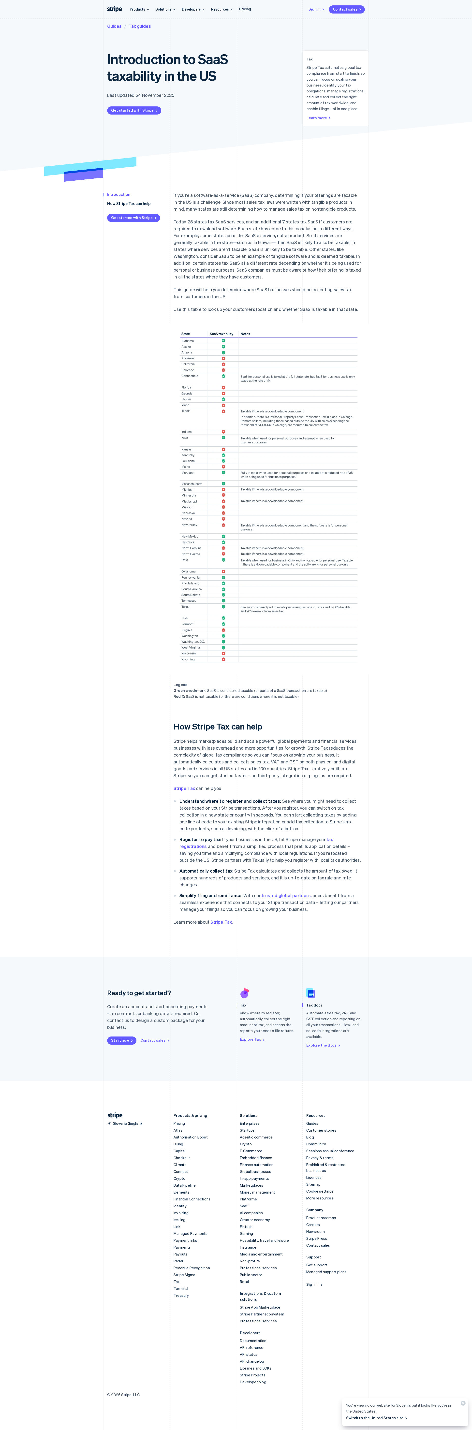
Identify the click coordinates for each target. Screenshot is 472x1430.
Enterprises (250, 1123)
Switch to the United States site (374, 1417)
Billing (178, 1143)
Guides (114, 26)
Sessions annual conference (330, 1150)
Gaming (246, 1233)
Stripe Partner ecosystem (262, 1314)
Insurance (248, 1247)
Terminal (181, 1288)
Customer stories (321, 1130)
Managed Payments (190, 1233)
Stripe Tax (184, 788)
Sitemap (313, 1184)
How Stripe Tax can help (129, 203)
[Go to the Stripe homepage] (113, 1115)
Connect (181, 1171)
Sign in (315, 9)
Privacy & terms (319, 1157)
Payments (182, 1247)
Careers (313, 1224)
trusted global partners (286, 895)
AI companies (251, 1212)
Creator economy (255, 1219)
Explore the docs (321, 1045)
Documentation (253, 1340)
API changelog (252, 1361)
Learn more (317, 117)
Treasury (181, 1295)
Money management (257, 1192)
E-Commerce (251, 1150)
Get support (316, 1264)
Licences (314, 1177)
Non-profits (250, 1260)
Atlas (178, 1130)
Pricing (245, 9)
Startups (247, 1130)
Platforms (248, 1199)
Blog (310, 1137)
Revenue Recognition (192, 1267)
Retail (245, 1281)
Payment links (185, 1240)
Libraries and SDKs (256, 1368)
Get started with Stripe (132, 110)
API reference (252, 1347)
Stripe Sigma (184, 1274)
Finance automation (257, 1164)
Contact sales (345, 9)
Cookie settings (320, 1191)
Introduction (118, 194)
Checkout (182, 1157)
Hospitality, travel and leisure (264, 1240)
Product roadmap (321, 1217)
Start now (120, 1040)
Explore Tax (250, 1039)
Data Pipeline (185, 1185)
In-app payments (254, 1178)
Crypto (179, 1178)
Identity (180, 1205)
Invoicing (181, 1212)
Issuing (179, 1219)
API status (248, 1354)
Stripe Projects (253, 1374)
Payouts (181, 1254)
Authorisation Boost (191, 1137)
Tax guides (140, 26)
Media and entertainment (261, 1254)
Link (177, 1226)
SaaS (244, 1205)
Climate (180, 1164)
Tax (177, 1281)
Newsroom (315, 1231)
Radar (178, 1260)
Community (316, 1143)
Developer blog (253, 1381)
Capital (179, 1150)
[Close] (462, 1404)
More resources (319, 1198)
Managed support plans (326, 1271)
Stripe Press (316, 1238)
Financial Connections (192, 1199)
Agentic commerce (256, 1137)
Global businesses (255, 1171)
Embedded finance (256, 1157)
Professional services (258, 1267)
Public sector (251, 1274)
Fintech (246, 1226)
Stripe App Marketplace (260, 1307)
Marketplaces (251, 1185)
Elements (182, 1192)
